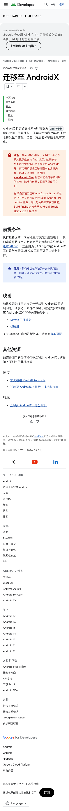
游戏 (5, 532)
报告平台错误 (10, 705)
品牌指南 (33, 783)
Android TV (9, 600)
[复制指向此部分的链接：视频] (14, 398)
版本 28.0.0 (10, 246)
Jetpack (35, 16)
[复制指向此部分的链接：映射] (15, 296)
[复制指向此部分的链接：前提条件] (24, 230)
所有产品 (8, 770)
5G (5, 561)
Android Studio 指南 (14, 666)
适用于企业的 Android (16, 487)
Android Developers (13, 60)
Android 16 (9, 621)
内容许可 (39, 436)
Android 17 (9, 616)
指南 (63, 60)
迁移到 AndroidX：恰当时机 (28, 405)
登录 (62, 4)
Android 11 (9, 651)
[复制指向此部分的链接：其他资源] (24, 350)
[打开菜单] (6, 4)
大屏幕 (7, 577)
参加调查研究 (10, 723)
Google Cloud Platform (16, 764)
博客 (5, 510)
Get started (13, 16)
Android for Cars (12, 594)
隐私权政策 (9, 555)
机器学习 (8, 538)
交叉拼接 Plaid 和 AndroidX (27, 380)
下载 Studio (9, 684)
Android (8, 481)
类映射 (14, 326)
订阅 (47, 792)
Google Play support (14, 717)
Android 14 (9, 633)
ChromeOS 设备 (12, 588)
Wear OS (8, 582)
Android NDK (10, 690)
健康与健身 (9, 543)
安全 (5, 493)
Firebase (8, 758)
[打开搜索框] (46, 4)
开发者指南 (9, 672)
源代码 (7, 499)
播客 (5, 516)
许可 (22, 783)
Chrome (7, 753)
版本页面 (56, 334)
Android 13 (9, 639)
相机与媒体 (9, 549)
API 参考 (7, 678)
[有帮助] (31, 68)
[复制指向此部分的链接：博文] (14, 373)
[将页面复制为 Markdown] (19, 87)
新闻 (5, 504)
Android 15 (9, 627)
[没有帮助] (36, 68)
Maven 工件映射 (20, 320)
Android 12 (9, 645)
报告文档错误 (10, 711)
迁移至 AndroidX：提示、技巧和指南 (34, 387)
